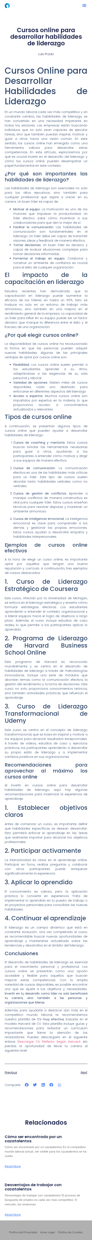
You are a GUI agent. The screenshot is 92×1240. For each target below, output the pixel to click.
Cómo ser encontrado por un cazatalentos (33, 1139)
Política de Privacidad (23, 1232)
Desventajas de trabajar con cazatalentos (33, 1187)
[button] (84, 5)
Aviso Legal (47, 1232)
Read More (13, 1166)
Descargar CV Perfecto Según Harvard (49, 1041)
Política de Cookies (70, 1232)
